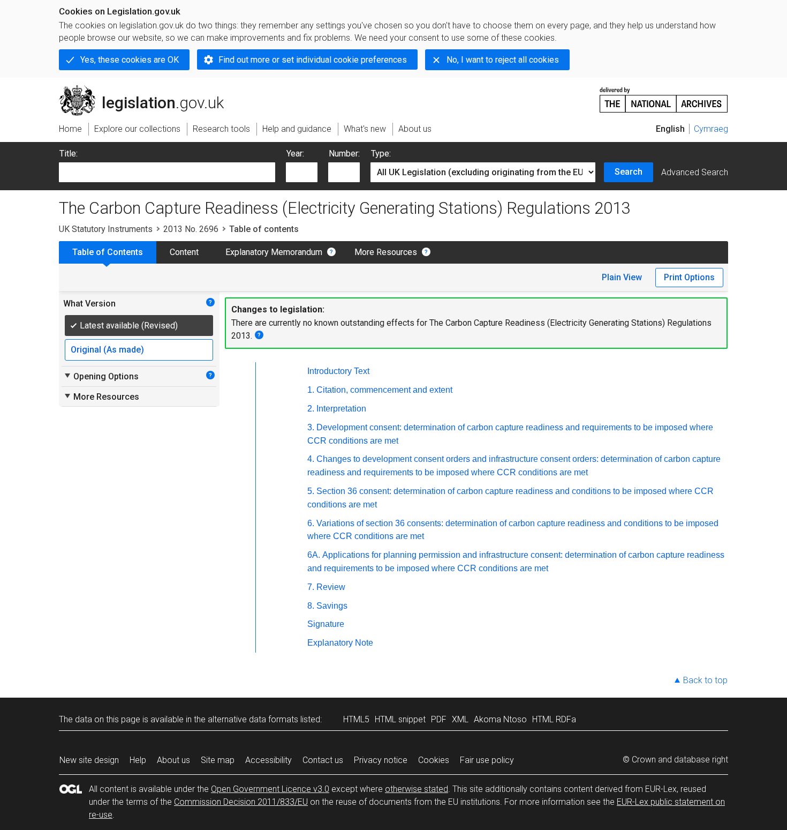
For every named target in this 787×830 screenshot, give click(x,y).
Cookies (433, 760)
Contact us (322, 760)
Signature (325, 624)
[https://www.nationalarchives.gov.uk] (664, 96)
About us (173, 760)
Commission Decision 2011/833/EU (241, 802)
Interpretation (341, 408)
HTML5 (356, 719)
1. (310, 389)
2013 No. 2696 (190, 229)
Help (138, 760)
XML (460, 719)
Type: (381, 153)
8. (310, 605)
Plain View (622, 277)
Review (330, 587)
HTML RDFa (554, 719)
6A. (313, 554)
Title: (68, 153)
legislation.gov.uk (147, 89)
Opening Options (101, 376)
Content (184, 252)
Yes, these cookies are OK (129, 60)
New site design (89, 760)
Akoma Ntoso (500, 719)
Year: (295, 153)
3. (310, 427)
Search (628, 172)
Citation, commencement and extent (384, 389)
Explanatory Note (340, 642)
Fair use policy (487, 760)
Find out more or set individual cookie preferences (312, 60)
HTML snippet (400, 719)
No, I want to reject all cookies (503, 60)
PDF (439, 719)
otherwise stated (416, 789)
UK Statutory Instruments (106, 229)
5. (310, 491)
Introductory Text (338, 371)
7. (310, 587)
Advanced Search (694, 172)
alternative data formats (253, 719)
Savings (331, 605)
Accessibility (268, 760)
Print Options (689, 277)
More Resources (385, 252)
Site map (217, 760)
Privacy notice (380, 760)
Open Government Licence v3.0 (270, 789)
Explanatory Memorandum (273, 252)
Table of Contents (107, 252)
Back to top (705, 680)
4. (310, 458)
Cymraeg (711, 129)
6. (310, 523)
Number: (344, 153)
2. (310, 408)
